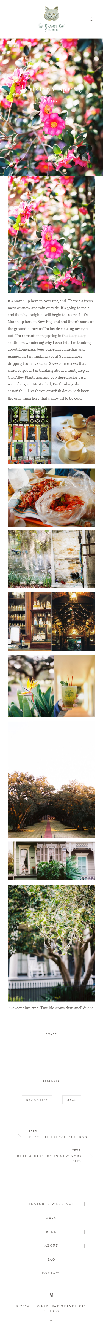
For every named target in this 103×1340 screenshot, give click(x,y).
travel (72, 1100)
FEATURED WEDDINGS (51, 1204)
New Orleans (37, 1100)
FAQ (51, 1259)
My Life (51, 101)
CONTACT (51, 1273)
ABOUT (52, 1245)
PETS (51, 1218)
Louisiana (51, 1080)
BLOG (51, 1232)
